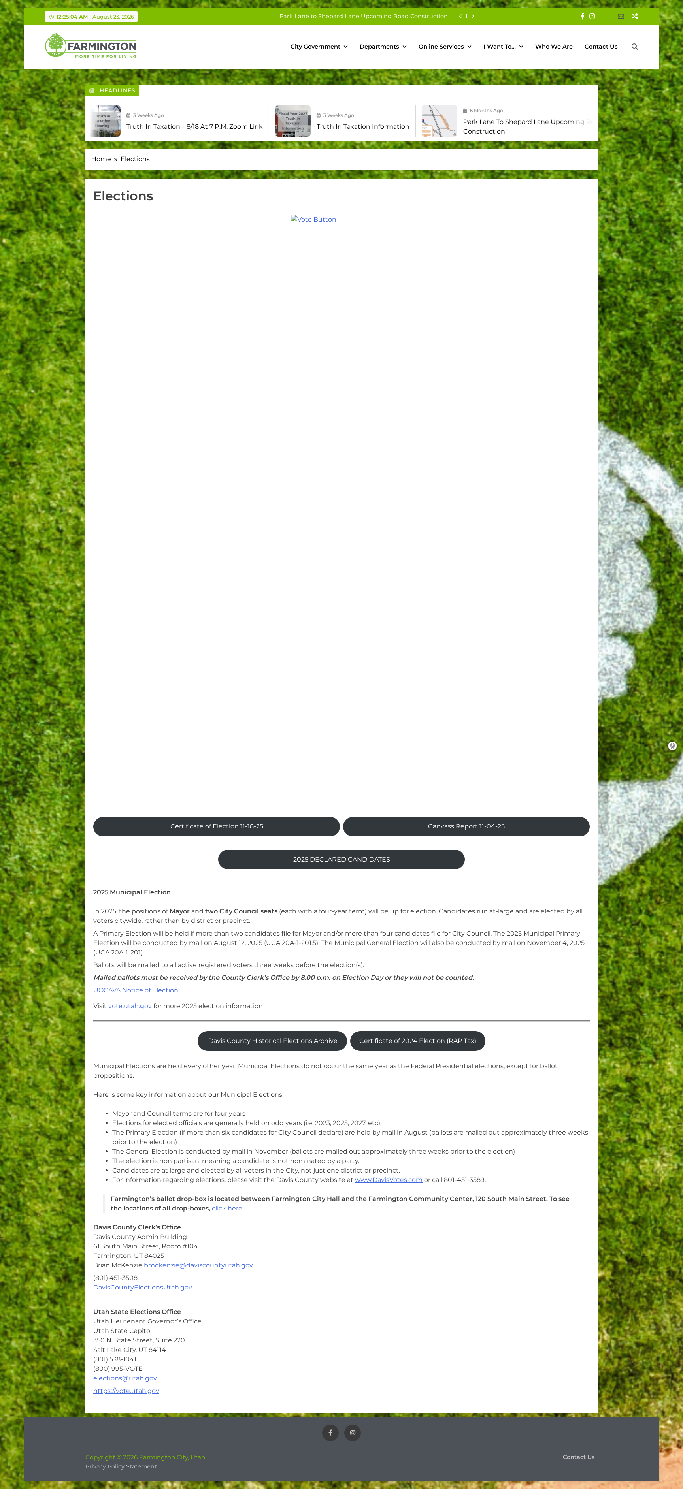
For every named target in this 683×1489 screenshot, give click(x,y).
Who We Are (554, 46)
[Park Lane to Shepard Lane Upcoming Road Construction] (374, 121)
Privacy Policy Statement (121, 1466)
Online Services (441, 46)
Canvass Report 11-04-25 (466, 826)
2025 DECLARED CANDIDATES (341, 859)
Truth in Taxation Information (297, 126)
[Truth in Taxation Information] (227, 121)
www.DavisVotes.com (389, 1180)
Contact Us (601, 46)
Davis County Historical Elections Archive (272, 1041)
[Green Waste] (574, 121)
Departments (379, 46)
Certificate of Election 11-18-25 (216, 826)
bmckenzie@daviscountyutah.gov (198, 1265)
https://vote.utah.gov (126, 1391)
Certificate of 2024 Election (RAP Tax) (417, 1041)
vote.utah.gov (130, 1006)
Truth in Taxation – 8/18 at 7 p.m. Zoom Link (129, 126)
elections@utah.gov (125, 1378)
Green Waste (429, 16)
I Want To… (499, 46)
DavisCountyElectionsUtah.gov (142, 1287)
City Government (315, 46)
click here (227, 1208)
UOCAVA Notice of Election (135, 990)
